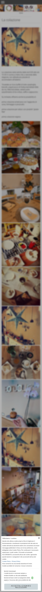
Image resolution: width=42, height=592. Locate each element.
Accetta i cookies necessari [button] (21, 586)
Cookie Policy (6, 561)
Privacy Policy (16, 561)
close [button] (39, 538)
